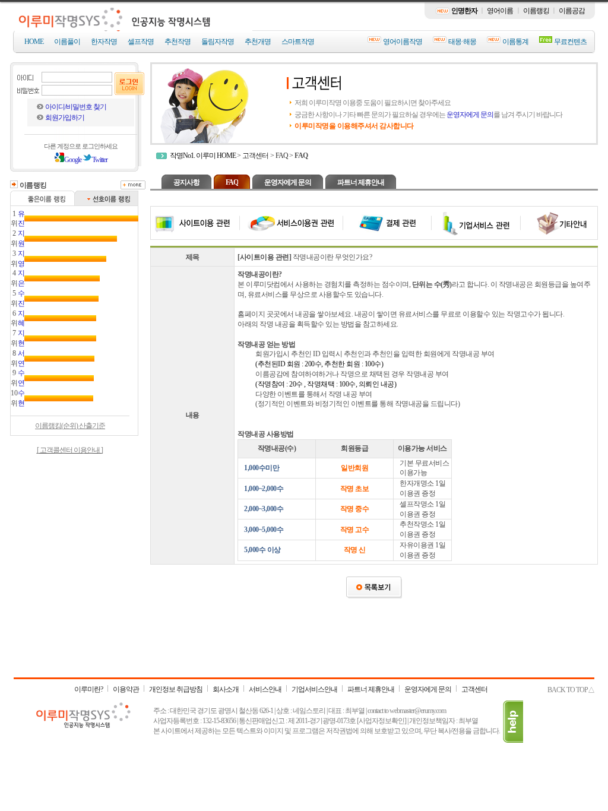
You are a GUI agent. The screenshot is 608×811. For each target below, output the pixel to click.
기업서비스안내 (314, 689)
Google (72, 160)
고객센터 (255, 155)
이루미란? (88, 689)
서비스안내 (265, 689)
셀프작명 (141, 41)
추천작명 (177, 41)
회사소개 (226, 689)
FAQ (282, 155)
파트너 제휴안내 (360, 182)
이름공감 (572, 11)
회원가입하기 (64, 117)
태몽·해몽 (462, 41)
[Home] (133, 28)
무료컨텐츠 (570, 41)
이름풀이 (67, 41)
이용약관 (126, 689)
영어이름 (500, 11)
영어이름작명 (402, 41)
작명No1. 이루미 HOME (203, 155)
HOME (33, 41)
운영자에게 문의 (469, 114)
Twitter (99, 160)
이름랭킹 (536, 11)
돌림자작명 (217, 41)
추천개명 (258, 41)
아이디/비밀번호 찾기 (75, 107)
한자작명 (104, 41)
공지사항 (186, 182)
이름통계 (515, 41)
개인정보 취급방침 (175, 689)
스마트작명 (297, 41)
